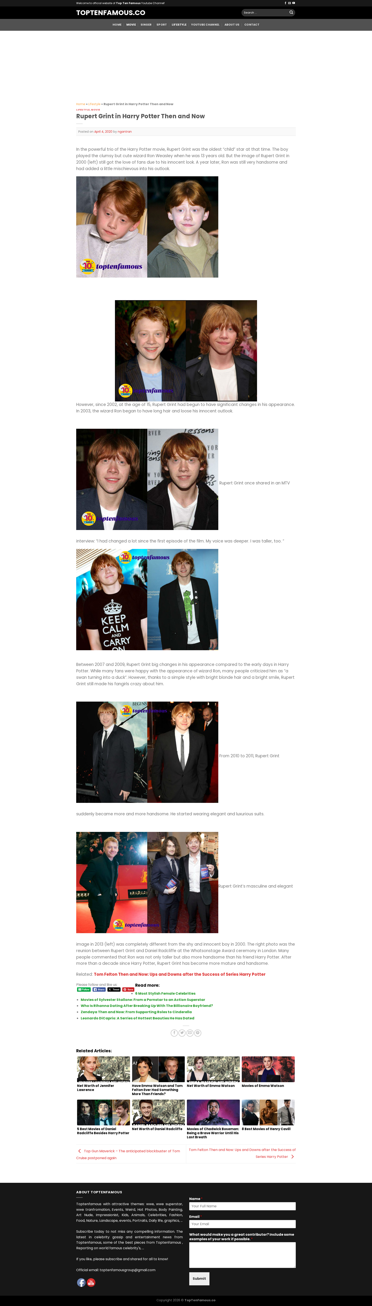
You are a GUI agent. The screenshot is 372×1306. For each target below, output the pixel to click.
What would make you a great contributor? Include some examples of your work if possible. (241, 1236)
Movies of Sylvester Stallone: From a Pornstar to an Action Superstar (143, 999)
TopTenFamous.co (106, 12)
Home (117, 24)
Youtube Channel (205, 24)
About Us (232, 24)
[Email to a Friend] (190, 1033)
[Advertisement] (186, 63)
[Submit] (291, 12)
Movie (131, 24)
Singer (146, 24)
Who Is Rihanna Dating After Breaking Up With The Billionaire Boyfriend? (147, 1005)
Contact (251, 24)
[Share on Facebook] (174, 1033)
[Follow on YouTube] (293, 3)
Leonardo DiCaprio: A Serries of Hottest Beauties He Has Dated (137, 1018)
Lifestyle (179, 24)
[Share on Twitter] (182, 1033)
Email (195, 1217)
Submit (199, 1278)
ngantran (125, 131)
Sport (162, 24)
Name (196, 1199)
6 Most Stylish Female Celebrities (165, 993)
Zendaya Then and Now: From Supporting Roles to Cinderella (136, 1011)
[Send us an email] (289, 3)
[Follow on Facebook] (285, 3)
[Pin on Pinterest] (197, 1033)
